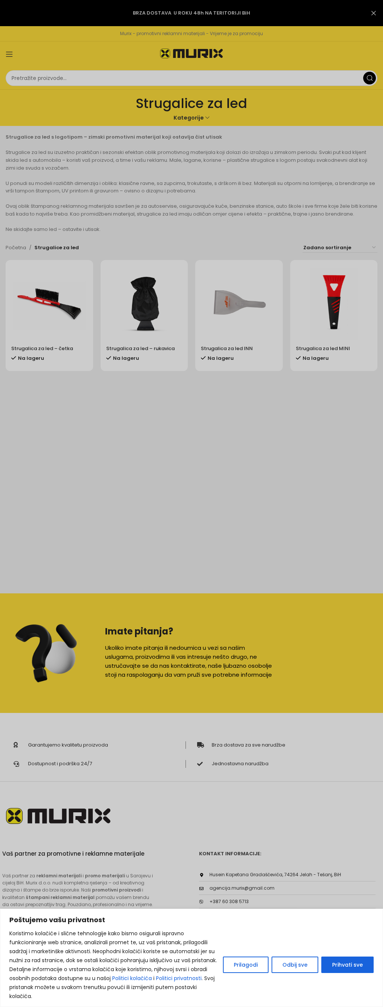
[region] (191, 958)
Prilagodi (246, 965)
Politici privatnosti (179, 978)
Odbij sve (294, 965)
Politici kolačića (132, 978)
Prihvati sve (347, 965)
